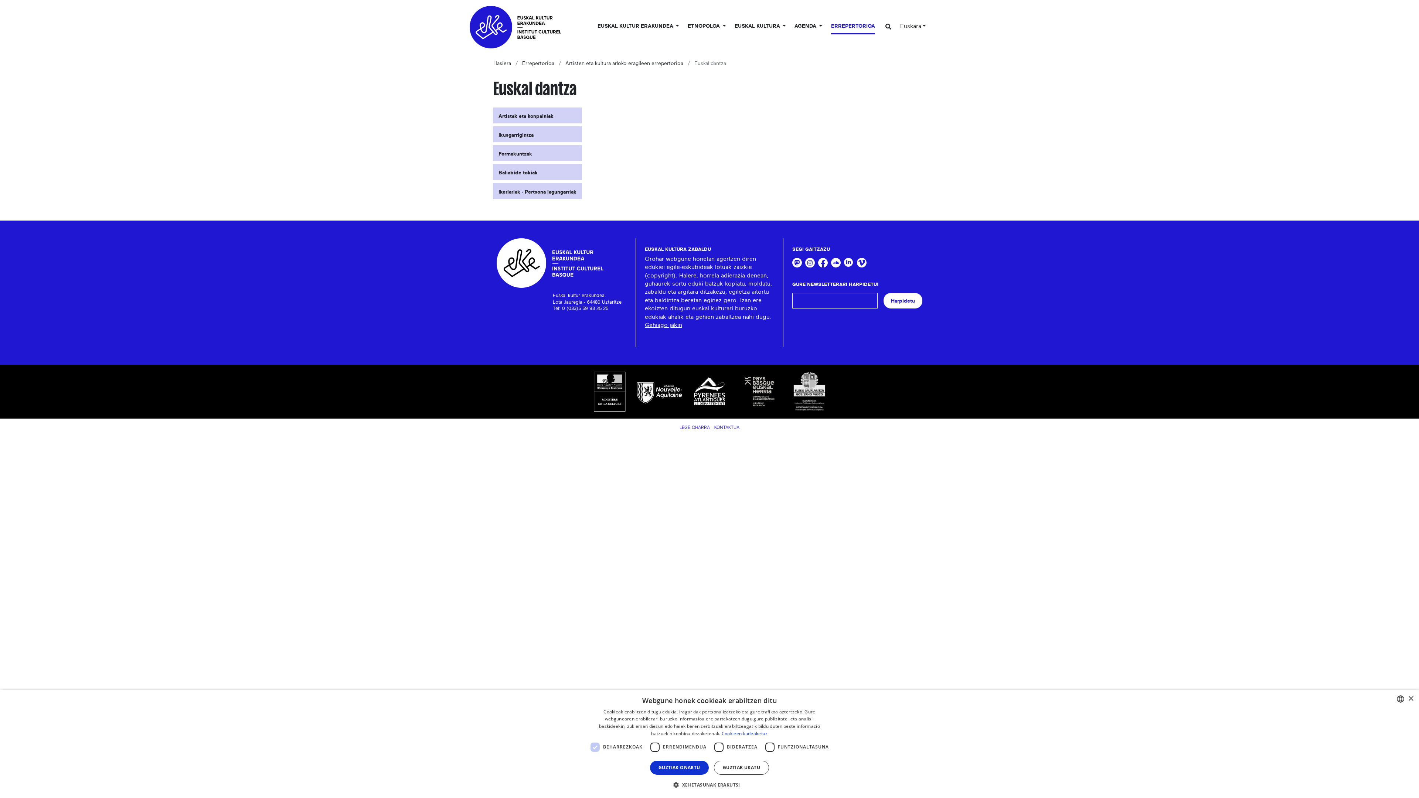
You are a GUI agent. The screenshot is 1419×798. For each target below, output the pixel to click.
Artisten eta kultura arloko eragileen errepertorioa (624, 63)
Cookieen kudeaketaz (745, 733)
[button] (709, 784)
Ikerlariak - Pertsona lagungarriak (537, 192)
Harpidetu (903, 301)
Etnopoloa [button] (704, 26)
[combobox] (1400, 699)
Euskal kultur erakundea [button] (636, 26)
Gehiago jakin (663, 325)
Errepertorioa (853, 26)
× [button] (1410, 699)
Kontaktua (726, 427)
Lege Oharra (695, 427)
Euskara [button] (910, 26)
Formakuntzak (515, 154)
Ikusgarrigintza (516, 135)
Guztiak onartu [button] (679, 767)
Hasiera (502, 63)
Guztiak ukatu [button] (741, 767)
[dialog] (709, 744)
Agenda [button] (806, 26)
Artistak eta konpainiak (526, 116)
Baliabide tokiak (518, 172)
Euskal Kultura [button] (758, 26)
